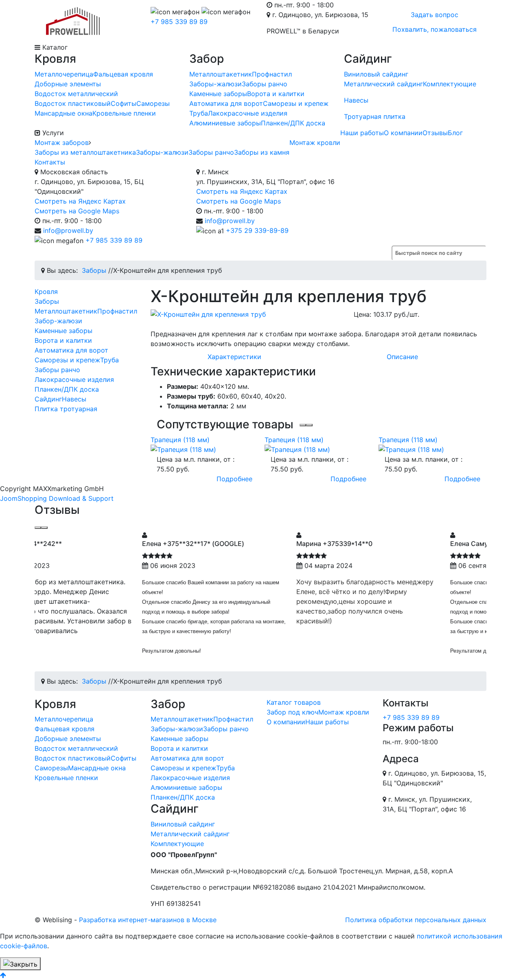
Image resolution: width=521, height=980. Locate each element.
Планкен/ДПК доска (293, 123)
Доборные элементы (68, 84)
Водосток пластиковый (73, 103)
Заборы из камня (261, 152)
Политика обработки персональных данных (415, 920)
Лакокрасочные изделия (247, 113)
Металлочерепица (64, 74)
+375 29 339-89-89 (257, 230)
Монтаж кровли (314, 142)
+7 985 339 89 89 (179, 22)
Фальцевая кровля (123, 74)
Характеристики (234, 357)
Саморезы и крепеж (295, 103)
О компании (403, 133)
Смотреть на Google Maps (77, 211)
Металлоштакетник (220, 74)
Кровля (46, 291)
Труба (198, 113)
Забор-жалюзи (58, 321)
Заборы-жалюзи (215, 84)
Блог (455, 133)
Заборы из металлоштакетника (85, 152)
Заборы (47, 301)
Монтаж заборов (62, 142)
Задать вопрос (434, 15)
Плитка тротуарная (66, 409)
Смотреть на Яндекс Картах (80, 201)
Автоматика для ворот (226, 103)
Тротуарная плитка (374, 116)
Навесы (356, 100)
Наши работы (362, 133)
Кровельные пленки (124, 113)
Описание (402, 357)
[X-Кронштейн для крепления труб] (246, 314)
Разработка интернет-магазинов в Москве (148, 920)
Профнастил (272, 74)
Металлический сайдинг (383, 84)
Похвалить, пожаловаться (434, 29)
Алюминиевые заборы (225, 123)
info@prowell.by (68, 230)
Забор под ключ (292, 712)
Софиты (123, 103)
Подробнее (234, 479)
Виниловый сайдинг (376, 74)
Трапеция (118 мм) (180, 440)
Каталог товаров (294, 702)
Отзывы (435, 133)
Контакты (50, 162)
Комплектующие (449, 84)
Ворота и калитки (275, 94)
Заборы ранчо (264, 84)
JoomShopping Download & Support (57, 498)
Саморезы (153, 103)
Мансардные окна (63, 113)
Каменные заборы (218, 94)
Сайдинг (48, 399)
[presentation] (303, 425)
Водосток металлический (76, 94)
